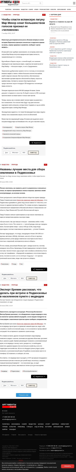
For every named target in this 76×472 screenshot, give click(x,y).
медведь (4, 371)
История (48, 426)
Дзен (6, 152)
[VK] (69, 3)
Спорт (48, 424)
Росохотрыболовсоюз (30, 371)
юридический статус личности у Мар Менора (17, 130)
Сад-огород (38, 426)
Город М (30, 426)
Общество (24, 9)
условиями (39, 467)
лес (21, 264)
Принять (67, 466)
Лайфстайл (65, 424)
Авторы (30, 434)
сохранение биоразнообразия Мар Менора (16, 137)
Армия (36, 9)
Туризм (5, 426)
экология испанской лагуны (11, 134)
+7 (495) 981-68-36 (8, 417)
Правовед (21, 426)
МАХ (24, 152)
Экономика (16, 9)
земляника (4, 264)
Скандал (12, 429)
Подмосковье (14, 371)
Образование (61, 9)
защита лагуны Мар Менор (24, 127)
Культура (53, 9)
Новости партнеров (41, 434)
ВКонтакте (15, 152)
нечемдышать (7, 127)
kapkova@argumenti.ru (57, 450)
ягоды (14, 264)
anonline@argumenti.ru (9, 419)
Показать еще (23, 395)
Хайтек (4, 429)
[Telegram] (64, 3)
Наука (69, 9)
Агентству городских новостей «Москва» (30, 200)
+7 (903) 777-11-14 (56, 448)
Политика (8, 9)
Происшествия (44, 9)
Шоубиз (41, 424)
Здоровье (55, 424)
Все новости (22, 434)
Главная (13, 434)
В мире (31, 9)
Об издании (5, 434)
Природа (16, 14)
